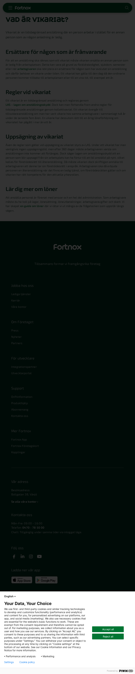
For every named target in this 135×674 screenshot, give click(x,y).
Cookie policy (27, 662)
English (9, 596)
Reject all (108, 636)
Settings (9, 662)
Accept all (108, 629)
